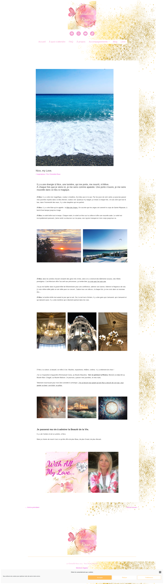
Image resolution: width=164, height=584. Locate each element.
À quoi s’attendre (57, 41)
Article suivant (133, 507)
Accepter (100, 577)
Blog (115, 41)
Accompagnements (98, 41)
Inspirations (41, 174)
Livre (123, 41)
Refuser (124, 577)
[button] (160, 572)
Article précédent (32, 507)
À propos (81, 41)
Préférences (149, 577)
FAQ (71, 41)
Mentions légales (82, 568)
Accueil (42, 41)
